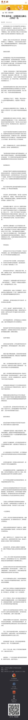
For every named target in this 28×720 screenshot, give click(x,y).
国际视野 (10, 12)
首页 (6, 12)
